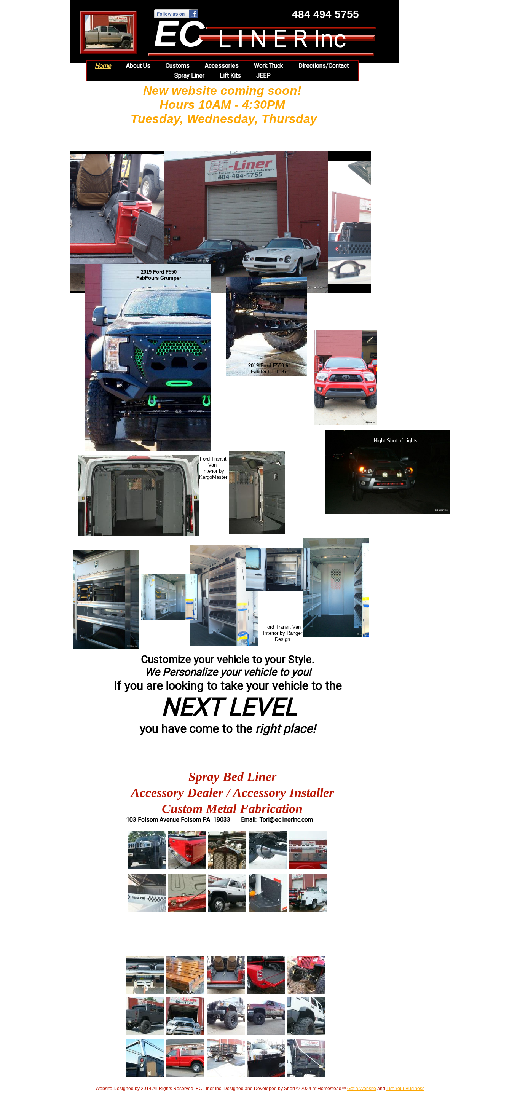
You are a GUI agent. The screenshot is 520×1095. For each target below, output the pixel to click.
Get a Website (361, 1088)
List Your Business (405, 1088)
